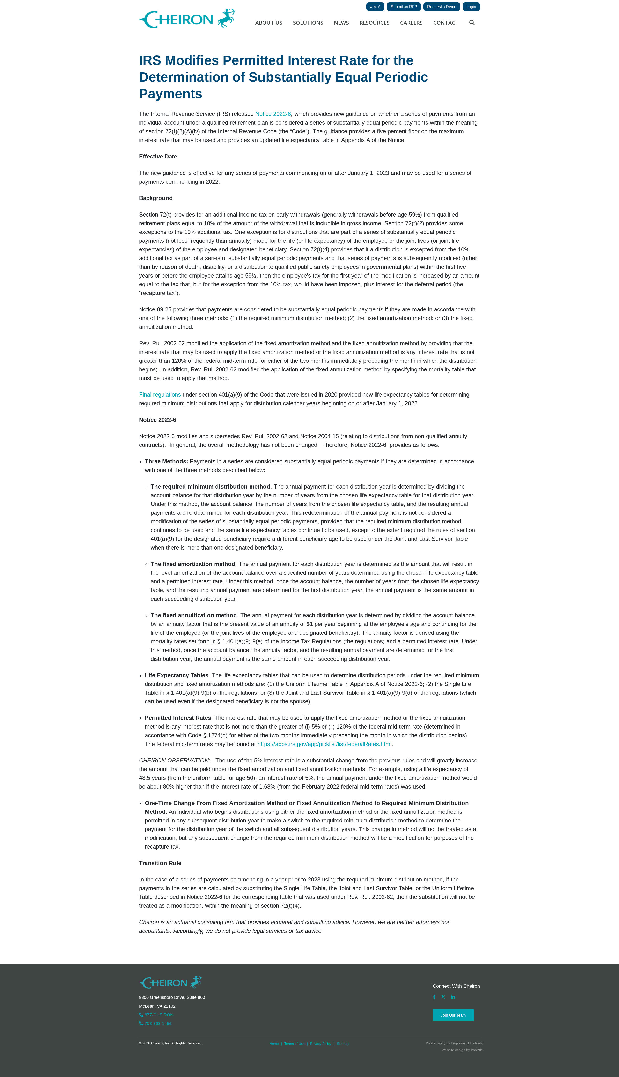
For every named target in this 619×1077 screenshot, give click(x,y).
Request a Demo (441, 7)
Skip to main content (32, 24)
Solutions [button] (308, 22)
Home (274, 1044)
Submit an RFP (404, 7)
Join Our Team (453, 1015)
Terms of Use (294, 1044)
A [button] (371, 7)
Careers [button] (411, 22)
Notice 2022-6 (273, 114)
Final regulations (160, 394)
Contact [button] (446, 22)
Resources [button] (375, 22)
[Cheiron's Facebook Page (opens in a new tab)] (434, 997)
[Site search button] (472, 24)
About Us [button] (268, 22)
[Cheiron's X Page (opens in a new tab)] (443, 997)
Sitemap (343, 1044)
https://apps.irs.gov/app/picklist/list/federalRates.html (324, 744)
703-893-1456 (157, 1023)
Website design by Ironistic (462, 1050)
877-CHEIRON (158, 1014)
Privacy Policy (320, 1044)
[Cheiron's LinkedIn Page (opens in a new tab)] (453, 997)
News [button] (341, 22)
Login (471, 7)
